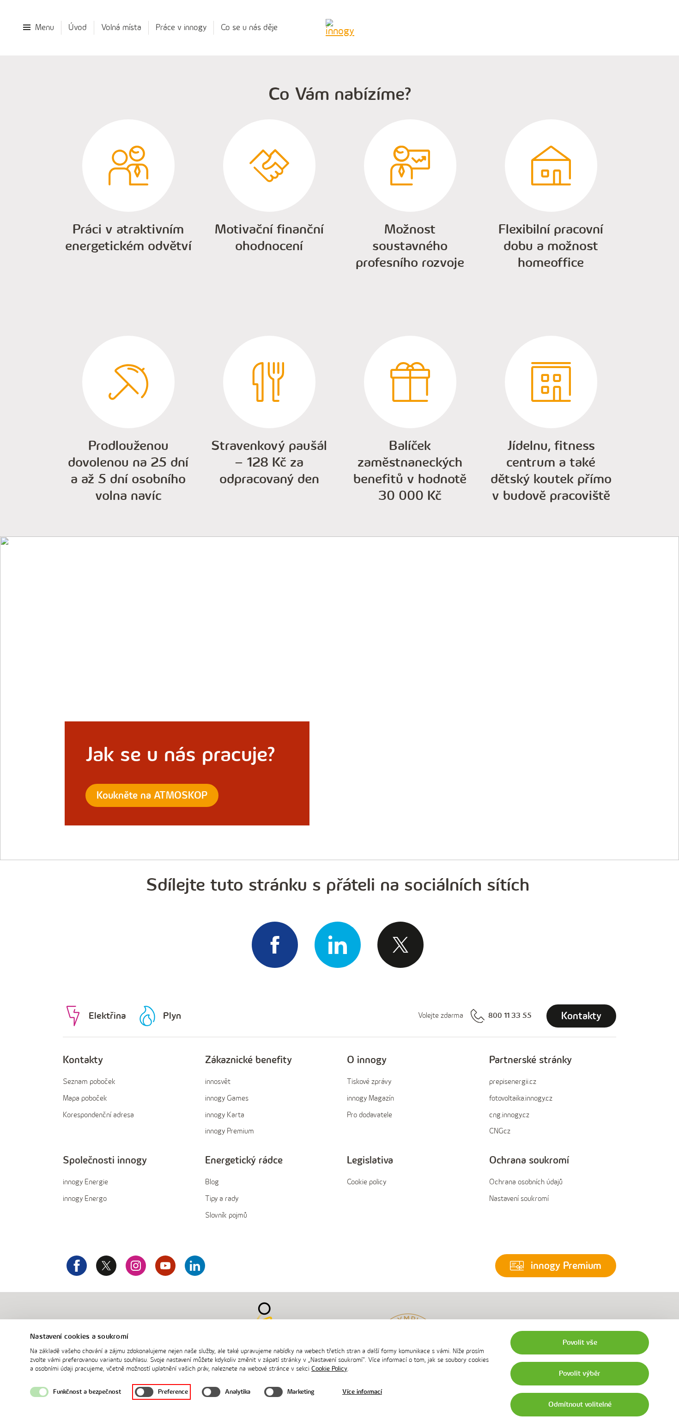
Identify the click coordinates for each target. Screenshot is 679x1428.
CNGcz (499, 1131)
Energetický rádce (244, 1160)
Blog (212, 1182)
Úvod (77, 27)
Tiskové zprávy (369, 1081)
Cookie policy (366, 1182)
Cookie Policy (329, 1369)
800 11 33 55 (510, 1015)
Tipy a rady (221, 1198)
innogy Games (227, 1098)
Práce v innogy (181, 27)
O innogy (367, 1060)
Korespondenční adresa (98, 1115)
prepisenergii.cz (512, 1081)
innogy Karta (224, 1115)
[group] (126, 1096)
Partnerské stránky (530, 1060)
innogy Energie (85, 1182)
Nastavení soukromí (519, 1198)
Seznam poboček (89, 1081)
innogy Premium (229, 1131)
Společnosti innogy (105, 1160)
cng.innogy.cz (509, 1115)
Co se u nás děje (249, 27)
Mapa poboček (85, 1098)
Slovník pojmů (226, 1215)
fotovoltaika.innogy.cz (520, 1098)
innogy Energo (85, 1198)
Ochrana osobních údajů (526, 1182)
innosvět (217, 1081)
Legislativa (370, 1160)
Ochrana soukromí (529, 1160)
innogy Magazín (370, 1098)
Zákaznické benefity (248, 1060)
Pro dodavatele (369, 1115)
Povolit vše (580, 1342)
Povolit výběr (579, 1373)
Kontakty (83, 1060)
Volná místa (121, 27)
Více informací (362, 1392)
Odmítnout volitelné (580, 1404)
